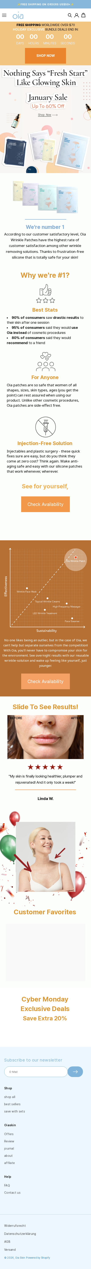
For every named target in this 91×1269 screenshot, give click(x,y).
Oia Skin (20, 1257)
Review (9, 1141)
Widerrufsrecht (15, 1225)
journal (9, 1148)
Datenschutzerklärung (20, 1233)
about (8, 1155)
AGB (7, 1241)
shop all (9, 1096)
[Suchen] (69, 15)
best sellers (12, 1104)
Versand (10, 1249)
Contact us (12, 1192)
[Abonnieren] (75, 1071)
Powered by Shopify (38, 1257)
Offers (9, 1134)
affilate (9, 1162)
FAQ (7, 1185)
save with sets (14, 1111)
